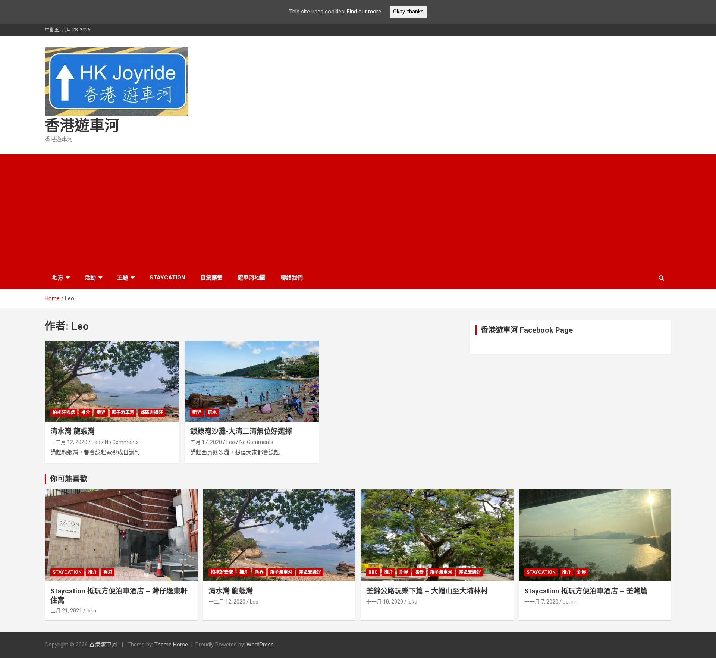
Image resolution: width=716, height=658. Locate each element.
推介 (85, 412)
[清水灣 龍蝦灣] (112, 381)
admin (570, 602)
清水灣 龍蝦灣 (72, 431)
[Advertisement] (358, 210)
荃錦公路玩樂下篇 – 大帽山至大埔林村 (427, 591)
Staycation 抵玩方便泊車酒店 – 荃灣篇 (585, 591)
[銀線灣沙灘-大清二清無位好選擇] (252, 381)
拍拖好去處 (64, 412)
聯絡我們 (291, 277)
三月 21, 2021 (66, 611)
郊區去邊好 (152, 412)
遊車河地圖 (252, 277)
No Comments (122, 442)
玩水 (212, 412)
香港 (107, 572)
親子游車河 (123, 412)
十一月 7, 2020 (541, 602)
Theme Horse (171, 644)
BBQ (373, 572)
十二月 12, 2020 (68, 442)
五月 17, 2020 (206, 442)
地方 (57, 277)
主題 (122, 277)
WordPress (260, 644)
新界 (101, 412)
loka (91, 611)
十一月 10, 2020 (384, 602)
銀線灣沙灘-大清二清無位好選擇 (241, 431)
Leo (96, 442)
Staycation (167, 277)
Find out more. (364, 11)
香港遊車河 (82, 125)
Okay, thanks (408, 11)
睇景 (419, 572)
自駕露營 (211, 277)
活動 (90, 277)
